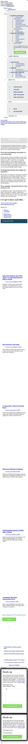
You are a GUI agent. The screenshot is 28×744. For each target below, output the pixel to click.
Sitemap (22, 659)
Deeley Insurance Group (11, 659)
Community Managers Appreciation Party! (10, 598)
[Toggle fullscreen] (4, 741)
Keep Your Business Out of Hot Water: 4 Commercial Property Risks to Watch (12, 277)
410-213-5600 (21, 682)
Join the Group (7, 217)
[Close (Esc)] (1, 741)
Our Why (6, 213)
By (9, 281)
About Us (6, 210)
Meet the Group (8, 215)
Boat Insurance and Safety (11, 344)
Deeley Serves (7, 214)
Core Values (7, 211)
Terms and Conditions (14, 665)
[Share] (2, 741)
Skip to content (4, 1)
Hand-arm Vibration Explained (13, 469)
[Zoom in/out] (6, 741)
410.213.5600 (4, 120)
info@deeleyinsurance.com (7, 204)
